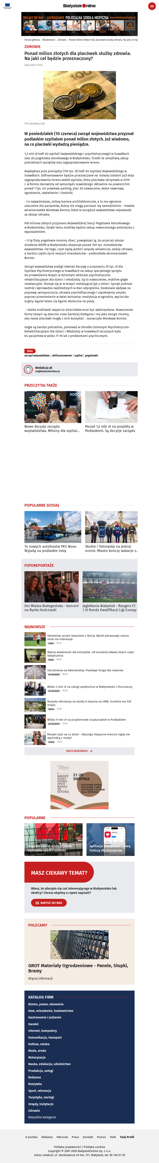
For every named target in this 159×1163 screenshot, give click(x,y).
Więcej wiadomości (77, 751)
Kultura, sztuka (38, 1044)
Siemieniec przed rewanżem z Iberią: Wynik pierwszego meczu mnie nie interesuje (88, 637)
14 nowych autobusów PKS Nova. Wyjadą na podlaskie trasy (50, 549)
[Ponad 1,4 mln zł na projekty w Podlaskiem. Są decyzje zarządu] (113, 407)
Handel (33, 1024)
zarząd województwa (37, 355)
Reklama (34, 1077)
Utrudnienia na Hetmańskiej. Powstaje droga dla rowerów (85, 670)
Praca (51, 660)
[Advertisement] (79, 468)
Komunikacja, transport (45, 1037)
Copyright (54, 1151)
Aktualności (54, 675)
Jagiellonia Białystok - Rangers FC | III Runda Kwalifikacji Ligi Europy (110, 608)
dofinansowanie (62, 355)
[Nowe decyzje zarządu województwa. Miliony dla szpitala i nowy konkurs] (52, 407)
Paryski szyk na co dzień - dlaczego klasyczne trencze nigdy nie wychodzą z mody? (88, 736)
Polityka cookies (94, 1147)
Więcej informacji (40, 978)
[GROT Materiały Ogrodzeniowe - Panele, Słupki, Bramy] (79, 944)
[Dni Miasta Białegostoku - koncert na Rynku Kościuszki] (51, 586)
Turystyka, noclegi (41, 1097)
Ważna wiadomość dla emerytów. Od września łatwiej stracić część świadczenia (90, 653)
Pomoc (101, 1137)
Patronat (62, 1137)
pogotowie (91, 355)
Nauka (51, 709)
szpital (78, 355)
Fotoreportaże (39, 565)
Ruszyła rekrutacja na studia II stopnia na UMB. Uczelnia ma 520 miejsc (89, 703)
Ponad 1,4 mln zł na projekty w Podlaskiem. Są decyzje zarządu (110, 429)
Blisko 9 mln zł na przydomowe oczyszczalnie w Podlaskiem (86, 719)
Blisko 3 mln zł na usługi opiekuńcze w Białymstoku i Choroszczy (89, 687)
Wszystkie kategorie (42, 1117)
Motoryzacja (37, 1057)
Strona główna (32, 40)
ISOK (113, 1137)
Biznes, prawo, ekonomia (46, 1004)
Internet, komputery (42, 1031)
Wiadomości (48, 40)
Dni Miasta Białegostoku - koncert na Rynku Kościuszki (51, 608)
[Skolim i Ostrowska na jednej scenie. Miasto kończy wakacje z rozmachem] (113, 527)
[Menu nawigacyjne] (152, 6)
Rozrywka (35, 1084)
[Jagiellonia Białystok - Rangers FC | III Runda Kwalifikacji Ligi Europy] (110, 586)
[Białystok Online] (79, 6)
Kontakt (88, 1137)
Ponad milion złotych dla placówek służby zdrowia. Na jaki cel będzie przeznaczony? (113, 40)
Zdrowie (62, 40)
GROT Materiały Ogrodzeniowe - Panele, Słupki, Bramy (78, 968)
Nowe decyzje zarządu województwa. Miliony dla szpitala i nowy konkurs (52, 429)
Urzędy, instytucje (41, 1104)
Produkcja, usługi (40, 1071)
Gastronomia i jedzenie (44, 1017)
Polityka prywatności (67, 1147)
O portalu (31, 1137)
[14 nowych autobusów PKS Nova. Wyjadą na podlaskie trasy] (52, 527)
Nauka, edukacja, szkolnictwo (49, 1064)
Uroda (51, 742)
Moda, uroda (37, 1051)
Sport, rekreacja (39, 1091)
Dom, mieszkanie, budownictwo (50, 1011)
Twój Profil (127, 1137)
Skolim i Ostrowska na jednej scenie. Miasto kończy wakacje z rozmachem (110, 549)
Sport (51, 643)
